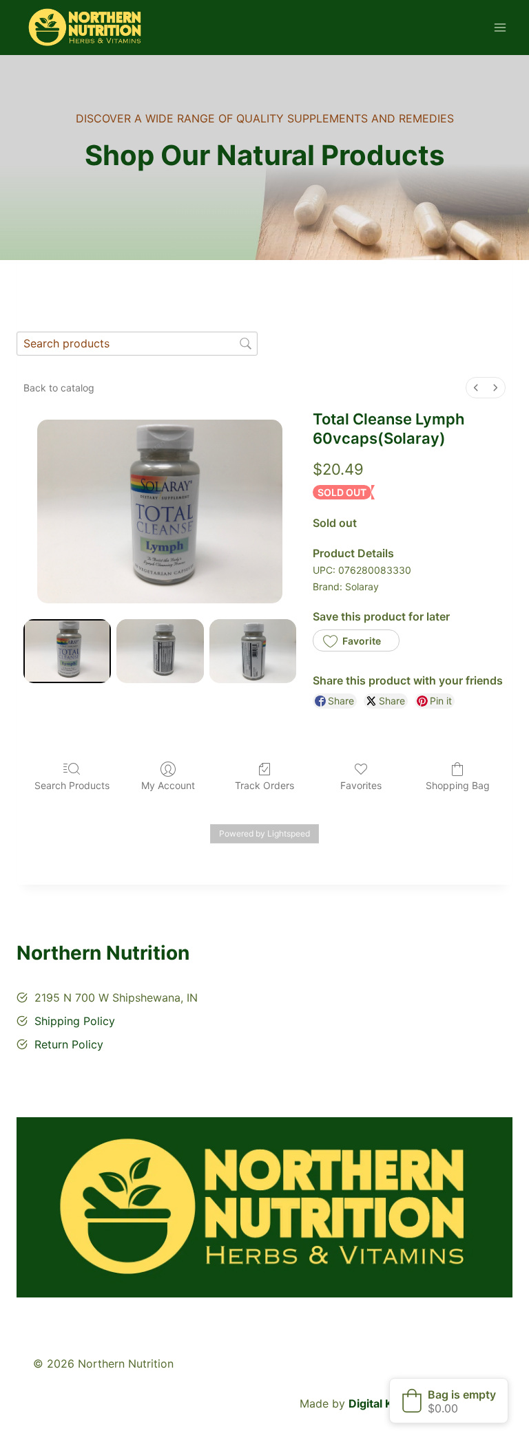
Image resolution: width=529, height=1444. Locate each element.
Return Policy (68, 1044)
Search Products (72, 785)
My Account (168, 785)
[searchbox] (137, 344)
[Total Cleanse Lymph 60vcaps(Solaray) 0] (67, 651)
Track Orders (264, 785)
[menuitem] (476, 388)
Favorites (361, 785)
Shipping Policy (74, 1021)
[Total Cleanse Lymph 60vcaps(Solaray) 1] (160, 651)
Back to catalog (58, 388)
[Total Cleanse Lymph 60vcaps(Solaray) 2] (253, 651)
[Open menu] (499, 27)
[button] (356, 640)
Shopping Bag (458, 785)
